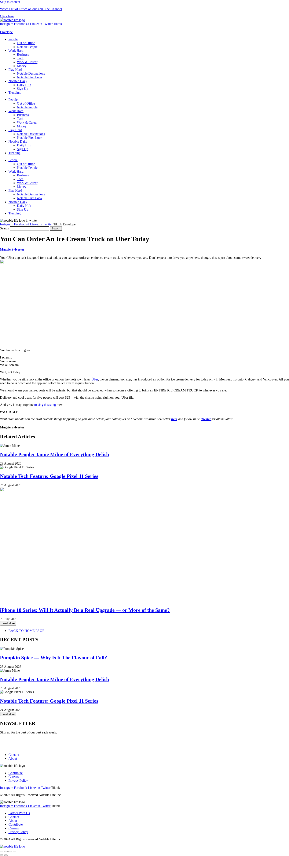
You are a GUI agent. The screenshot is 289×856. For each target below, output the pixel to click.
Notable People (27, 107)
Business (23, 115)
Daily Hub (24, 145)
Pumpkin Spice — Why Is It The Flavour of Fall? (53, 657)
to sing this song (45, 404)
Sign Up (22, 149)
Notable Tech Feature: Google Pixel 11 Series (49, 476)
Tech (20, 118)
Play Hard (15, 130)
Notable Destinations (31, 134)
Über (94, 379)
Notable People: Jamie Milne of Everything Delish (54, 454)
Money (21, 126)
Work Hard (15, 111)
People (13, 99)
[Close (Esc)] (1, 851)
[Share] (6, 851)
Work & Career (27, 122)
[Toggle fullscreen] (10, 851)
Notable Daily (17, 141)
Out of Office (26, 103)
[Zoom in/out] (14, 851)
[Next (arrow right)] (6, 855)
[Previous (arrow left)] (1, 855)
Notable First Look (29, 137)
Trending (14, 153)
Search (4, 228)
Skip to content (10, 2)
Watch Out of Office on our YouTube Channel (31, 9)
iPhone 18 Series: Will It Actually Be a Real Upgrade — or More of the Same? (85, 610)
